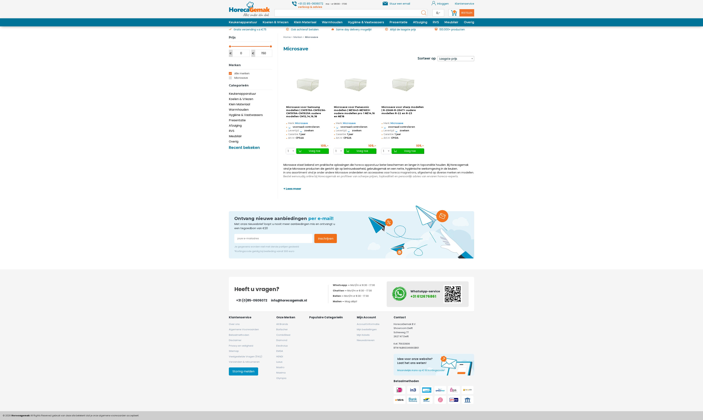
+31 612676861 (423, 296)
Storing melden (243, 371)
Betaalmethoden (239, 335)
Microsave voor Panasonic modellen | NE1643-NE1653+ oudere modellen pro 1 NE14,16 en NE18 (354, 112)
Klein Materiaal (305, 22)
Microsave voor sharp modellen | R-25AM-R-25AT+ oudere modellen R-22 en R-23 (403, 110)
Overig (469, 22)
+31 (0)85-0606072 (251, 300)
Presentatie (399, 22)
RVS (436, 22)
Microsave (241, 78)
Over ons (234, 324)
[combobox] (456, 58)
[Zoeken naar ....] (423, 12)
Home (287, 37)
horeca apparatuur (367, 165)
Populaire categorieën (326, 317)
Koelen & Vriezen (276, 22)
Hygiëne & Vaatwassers (366, 22)
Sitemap (234, 351)
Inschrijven (325, 238)
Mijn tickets (363, 335)
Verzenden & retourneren (244, 362)
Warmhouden (332, 22)
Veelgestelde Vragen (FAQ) (245, 356)
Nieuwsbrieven (366, 340)
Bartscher (282, 329)
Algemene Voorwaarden (244, 329)
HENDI (279, 356)
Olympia (281, 378)
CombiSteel (283, 335)
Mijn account (366, 317)
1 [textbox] (288, 151)
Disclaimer (235, 340)
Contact (400, 317)
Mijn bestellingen (367, 329)
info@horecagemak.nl (289, 300)
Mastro (280, 367)
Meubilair (451, 22)
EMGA (279, 351)
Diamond (281, 340)
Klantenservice (464, 3)
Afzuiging (420, 22)
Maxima (281, 372)
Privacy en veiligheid (241, 345)
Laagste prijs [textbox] (448, 59)
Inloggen (443, 3)
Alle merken (242, 73)
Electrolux (282, 345)
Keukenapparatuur (243, 22)
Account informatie (368, 324)
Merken (297, 37)
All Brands (282, 324)
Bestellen (466, 12)
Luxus (279, 362)
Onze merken (285, 317)
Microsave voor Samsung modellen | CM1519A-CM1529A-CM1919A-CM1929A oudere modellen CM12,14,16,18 (306, 112)
